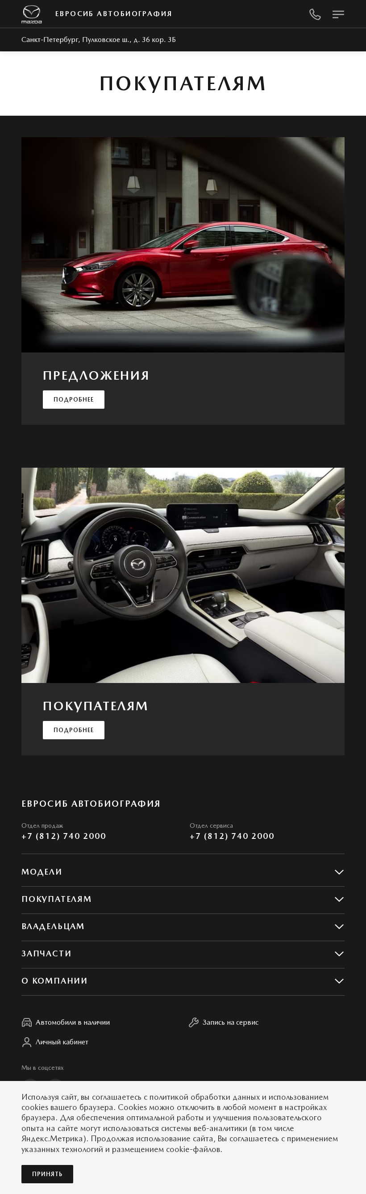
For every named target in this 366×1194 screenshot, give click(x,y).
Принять (47, 1174)
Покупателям (56, 899)
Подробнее (74, 399)
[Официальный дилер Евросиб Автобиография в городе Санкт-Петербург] (31, 14)
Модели (41, 871)
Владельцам (53, 926)
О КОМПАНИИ (54, 980)
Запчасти (46, 953)
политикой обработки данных (205, 1097)
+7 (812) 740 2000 (63, 836)
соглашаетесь (116, 1097)
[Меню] (338, 14)
